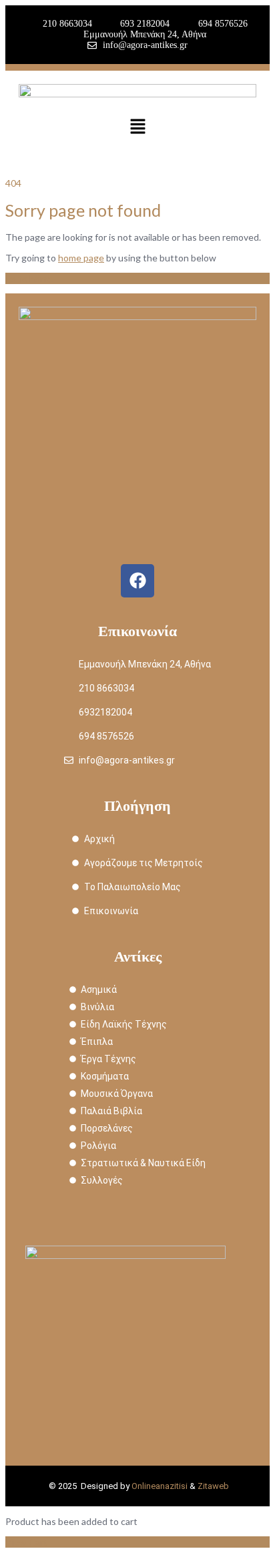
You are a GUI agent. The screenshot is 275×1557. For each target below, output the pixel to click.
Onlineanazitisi (159, 1486)
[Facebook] (137, 580)
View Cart (26, 1542)
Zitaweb (213, 1486)
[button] (137, 127)
